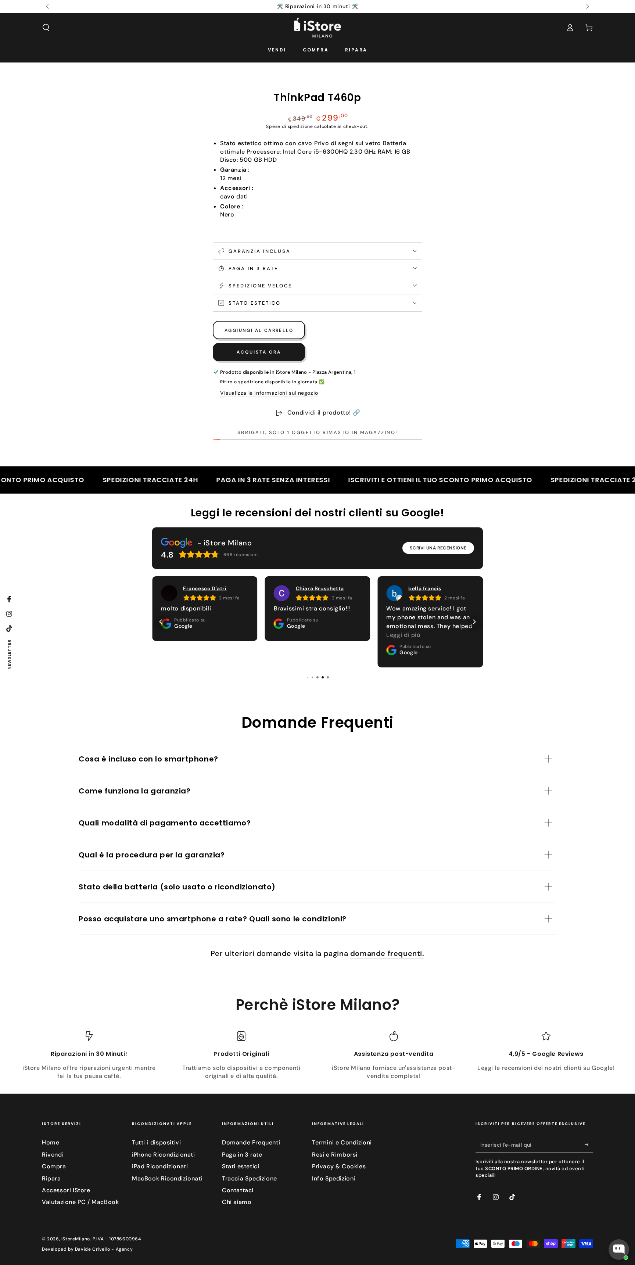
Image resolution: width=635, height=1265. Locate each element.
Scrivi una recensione (438, 548)
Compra (54, 1166)
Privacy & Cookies (339, 1166)
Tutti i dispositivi (156, 1142)
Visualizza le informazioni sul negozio (269, 393)
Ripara (51, 1178)
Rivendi (53, 1154)
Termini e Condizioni (342, 1142)
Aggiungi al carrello (259, 330)
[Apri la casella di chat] (619, 1249)
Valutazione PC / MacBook (80, 1202)
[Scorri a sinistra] (48, 6)
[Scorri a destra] (587, 6)
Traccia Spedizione (249, 1178)
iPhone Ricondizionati (163, 1154)
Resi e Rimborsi (335, 1154)
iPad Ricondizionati (160, 1166)
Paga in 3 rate (242, 1154)
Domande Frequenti (251, 1142)
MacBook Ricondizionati (167, 1178)
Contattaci (238, 1190)
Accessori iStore (66, 1190)
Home (50, 1142)
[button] (45, 27)
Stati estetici (240, 1166)
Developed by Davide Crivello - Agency (87, 1249)
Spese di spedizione (289, 126)
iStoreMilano (75, 1239)
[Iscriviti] (589, 1144)
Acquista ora (259, 352)
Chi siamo (236, 1202)
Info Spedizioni (333, 1178)
